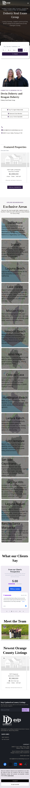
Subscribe (24, 710)
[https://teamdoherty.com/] (6, 3)
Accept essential (15, 784)
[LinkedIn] (15, 764)
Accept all (15, 780)
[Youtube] (20, 764)
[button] (28, 3)
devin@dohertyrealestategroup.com (13, 130)
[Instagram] (10, 764)
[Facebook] (5, 764)
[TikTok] (26, 764)
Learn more (11, 775)
